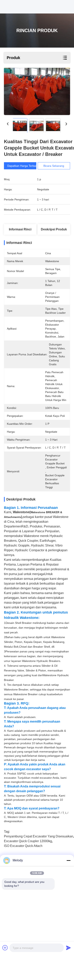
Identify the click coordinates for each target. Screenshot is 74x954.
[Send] (68, 947)
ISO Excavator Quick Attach (23, 846)
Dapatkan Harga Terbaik (22, 165)
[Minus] (68, 860)
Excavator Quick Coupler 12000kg (28, 841)
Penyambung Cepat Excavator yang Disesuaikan (38, 836)
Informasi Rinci (20, 229)
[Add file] (5, 947)
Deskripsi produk (54, 229)
